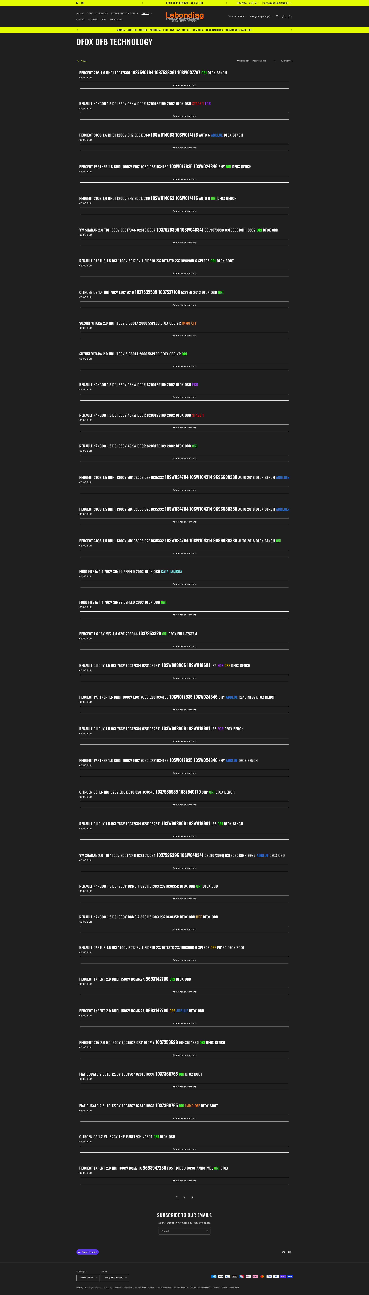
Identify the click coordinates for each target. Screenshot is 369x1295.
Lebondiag (87, 1288)
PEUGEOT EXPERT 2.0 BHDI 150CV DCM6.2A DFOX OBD (135, 978)
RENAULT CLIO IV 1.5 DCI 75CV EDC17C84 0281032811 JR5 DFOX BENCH (164, 665)
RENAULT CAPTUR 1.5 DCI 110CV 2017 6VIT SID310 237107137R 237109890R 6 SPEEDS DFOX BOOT (156, 261)
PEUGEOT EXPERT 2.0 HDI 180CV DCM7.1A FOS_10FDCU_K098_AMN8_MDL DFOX (153, 1167)
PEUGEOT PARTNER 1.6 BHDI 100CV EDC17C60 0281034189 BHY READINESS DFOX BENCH (177, 696)
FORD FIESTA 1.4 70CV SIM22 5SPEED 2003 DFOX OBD (130, 571)
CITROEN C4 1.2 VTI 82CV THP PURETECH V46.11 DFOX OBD (127, 1136)
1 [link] (176, 1197)
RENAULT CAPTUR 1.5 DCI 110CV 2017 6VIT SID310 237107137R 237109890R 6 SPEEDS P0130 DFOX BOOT (162, 947)
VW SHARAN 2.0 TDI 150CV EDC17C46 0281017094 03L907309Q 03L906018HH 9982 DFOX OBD (178, 229)
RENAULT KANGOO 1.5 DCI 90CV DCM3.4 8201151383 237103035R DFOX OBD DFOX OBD (148, 886)
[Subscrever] (207, 1231)
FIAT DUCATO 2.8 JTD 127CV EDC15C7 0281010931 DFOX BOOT (140, 1073)
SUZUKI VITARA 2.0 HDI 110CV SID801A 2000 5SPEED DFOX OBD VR (137, 323)
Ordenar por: (243, 61)
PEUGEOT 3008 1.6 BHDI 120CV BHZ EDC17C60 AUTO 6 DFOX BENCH (161, 134)
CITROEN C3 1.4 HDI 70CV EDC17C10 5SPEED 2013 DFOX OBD (151, 292)
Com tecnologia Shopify (102, 1288)
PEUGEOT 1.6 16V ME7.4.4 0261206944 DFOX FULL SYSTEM (138, 633)
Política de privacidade (144, 1288)
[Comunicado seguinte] (227, 3)
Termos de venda (220, 1288)
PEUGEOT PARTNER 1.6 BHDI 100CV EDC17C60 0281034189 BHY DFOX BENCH (165, 166)
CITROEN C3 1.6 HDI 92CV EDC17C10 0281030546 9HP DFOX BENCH (157, 791)
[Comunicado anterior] (142, 3)
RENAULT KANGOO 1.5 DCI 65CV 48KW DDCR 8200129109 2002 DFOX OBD (145, 103)
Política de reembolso (123, 1288)
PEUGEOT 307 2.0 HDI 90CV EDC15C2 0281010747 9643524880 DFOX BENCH (152, 1042)
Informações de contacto (200, 1288)
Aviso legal (234, 1288)
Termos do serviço (164, 1288)
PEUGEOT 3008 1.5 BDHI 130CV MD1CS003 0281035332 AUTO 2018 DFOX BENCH (184, 477)
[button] (146, 13)
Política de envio (181, 1288)
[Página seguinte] (192, 1197)
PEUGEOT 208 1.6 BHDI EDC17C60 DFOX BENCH (153, 72)
